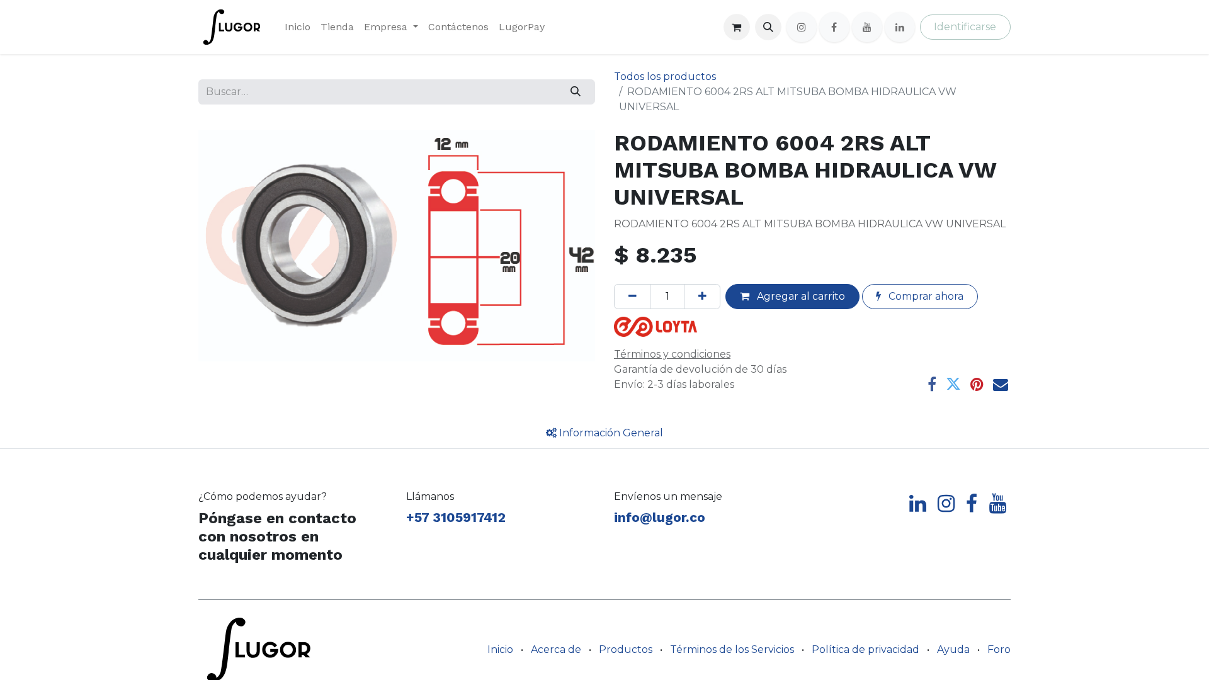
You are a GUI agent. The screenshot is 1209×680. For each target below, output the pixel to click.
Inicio (500, 649)
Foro (999, 649)
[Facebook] (834, 27)
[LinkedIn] (900, 27)
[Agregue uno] (702, 296)
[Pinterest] (977, 384)
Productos (625, 649)
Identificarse (965, 27)
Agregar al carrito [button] (799, 296)
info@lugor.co (659, 517)
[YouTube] (867, 27)
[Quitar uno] (632, 296)
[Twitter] (953, 384)
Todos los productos (665, 76)
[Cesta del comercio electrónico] (737, 27)
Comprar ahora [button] (924, 296)
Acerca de (556, 649)
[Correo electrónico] (1000, 384)
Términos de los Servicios (732, 649)
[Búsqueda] (576, 92)
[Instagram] (801, 27)
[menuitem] (297, 27)
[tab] (604, 433)
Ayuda (953, 649)
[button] (768, 27)
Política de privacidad (865, 649)
